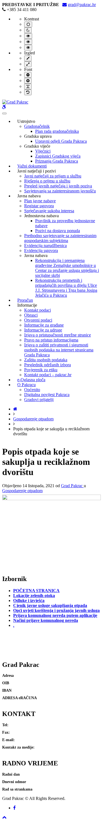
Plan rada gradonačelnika (57, 131)
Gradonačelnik (37, 126)
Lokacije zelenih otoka (34, 595)
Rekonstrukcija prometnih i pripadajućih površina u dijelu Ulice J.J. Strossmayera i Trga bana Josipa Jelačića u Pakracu (66, 288)
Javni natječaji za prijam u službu (52, 176)
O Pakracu (26, 384)
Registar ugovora (39, 205)
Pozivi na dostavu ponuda (57, 230)
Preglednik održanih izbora (47, 364)
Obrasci (31, 315)
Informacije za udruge (43, 330)
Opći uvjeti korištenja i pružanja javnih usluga (56, 610)
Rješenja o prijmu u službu (47, 181)
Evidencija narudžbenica (45, 245)
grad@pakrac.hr (82, 4)
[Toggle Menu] (4, 113)
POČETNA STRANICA (36, 590)
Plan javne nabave (40, 200)
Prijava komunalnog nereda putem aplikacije (55, 615)
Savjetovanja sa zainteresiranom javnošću (60, 191)
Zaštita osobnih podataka (45, 359)
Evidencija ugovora (41, 250)
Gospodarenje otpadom (33, 419)
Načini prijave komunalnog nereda (45, 620)
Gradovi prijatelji (39, 399)
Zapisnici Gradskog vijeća (57, 156)
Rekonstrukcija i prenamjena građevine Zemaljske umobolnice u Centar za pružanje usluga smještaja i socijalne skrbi (67, 268)
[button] (4, 817)
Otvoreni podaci (38, 320)
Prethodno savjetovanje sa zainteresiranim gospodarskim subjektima (60, 238)
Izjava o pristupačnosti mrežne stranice (57, 335)
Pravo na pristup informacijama (51, 340)
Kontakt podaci (37, 310)
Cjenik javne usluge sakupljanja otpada (50, 605)
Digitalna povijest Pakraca (46, 394)
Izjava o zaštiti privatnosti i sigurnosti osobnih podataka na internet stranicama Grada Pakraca (58, 350)
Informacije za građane (44, 325)
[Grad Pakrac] (15, 102)
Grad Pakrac (72, 485)
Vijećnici (43, 151)
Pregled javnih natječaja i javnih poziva (58, 186)
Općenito (32, 389)
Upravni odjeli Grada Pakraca (61, 141)
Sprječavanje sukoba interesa (49, 210)
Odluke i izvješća (28, 600)
